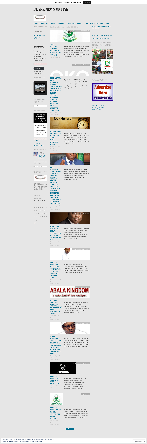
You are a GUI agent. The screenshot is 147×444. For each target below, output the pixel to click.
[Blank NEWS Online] (40, 18)
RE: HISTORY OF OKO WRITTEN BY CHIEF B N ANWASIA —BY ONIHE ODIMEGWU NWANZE (55, 137)
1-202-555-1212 (96, 110)
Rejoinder (87, 287)
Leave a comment (55, 61)
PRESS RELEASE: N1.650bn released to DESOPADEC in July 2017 (55, 49)
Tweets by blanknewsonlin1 (100, 38)
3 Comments (53, 150)
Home (36, 23)
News (53, 23)
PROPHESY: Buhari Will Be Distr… (42, 157)
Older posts (70, 429)
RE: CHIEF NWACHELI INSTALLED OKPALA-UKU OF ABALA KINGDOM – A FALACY (56, 307)
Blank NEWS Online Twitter (40, 139)
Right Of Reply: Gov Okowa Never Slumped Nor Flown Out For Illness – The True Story (55, 270)
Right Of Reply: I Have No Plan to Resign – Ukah (55, 380)
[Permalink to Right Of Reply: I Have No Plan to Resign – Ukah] (63, 369)
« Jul (35, 223)
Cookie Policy (38, 441)
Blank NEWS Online (51, 9)
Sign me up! (39, 68)
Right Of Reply (85, 64)
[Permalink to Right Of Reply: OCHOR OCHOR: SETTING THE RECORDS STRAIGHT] (56, 400)
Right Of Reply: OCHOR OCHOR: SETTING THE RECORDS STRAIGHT (55, 413)
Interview (89, 23)
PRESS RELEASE (85, 30)
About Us (44, 23)
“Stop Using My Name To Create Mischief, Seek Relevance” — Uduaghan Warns (56, 233)
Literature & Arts (102, 23)
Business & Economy (74, 23)
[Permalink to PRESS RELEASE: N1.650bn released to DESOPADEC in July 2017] (70, 36)
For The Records (73, 30)
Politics (61, 23)
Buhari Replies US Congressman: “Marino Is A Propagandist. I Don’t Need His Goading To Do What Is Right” (56, 345)
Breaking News (77, 323)
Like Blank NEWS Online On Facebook (39, 37)
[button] (38, 84)
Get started (87, 2)
